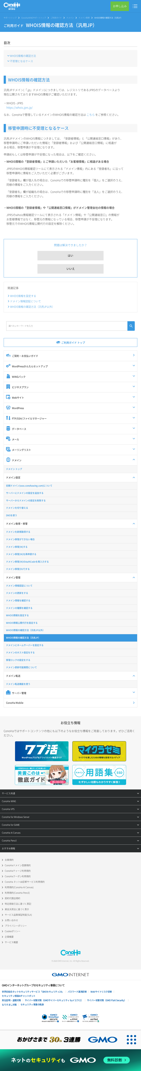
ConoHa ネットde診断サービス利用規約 (25, 881)
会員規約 (9, 859)
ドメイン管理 (84, 17)
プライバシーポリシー (16, 925)
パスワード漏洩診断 (77, 991)
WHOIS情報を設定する (23, 296)
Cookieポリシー (12, 931)
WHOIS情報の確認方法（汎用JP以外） (32, 306)
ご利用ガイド (56, 17)
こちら (90, 115)
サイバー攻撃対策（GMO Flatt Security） (106, 1000)
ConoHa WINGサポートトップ (33, 17)
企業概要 (9, 936)
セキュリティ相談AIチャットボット (18, 996)
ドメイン (70, 17)
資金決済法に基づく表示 (17, 909)
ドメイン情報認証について (25, 301)
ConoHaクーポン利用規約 (18, 876)
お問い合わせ (11, 920)
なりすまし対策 (9, 1004)
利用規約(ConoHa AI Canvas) (19, 887)
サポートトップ (10, 17)
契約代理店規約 (12, 898)
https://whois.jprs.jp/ (19, 107)
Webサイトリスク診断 (101, 991)
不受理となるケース (21, 61)
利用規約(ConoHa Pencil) (17, 892)
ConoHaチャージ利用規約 (18, 870)
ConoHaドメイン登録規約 (18, 865)
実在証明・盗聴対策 (11, 1000)
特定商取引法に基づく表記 (18, 903)
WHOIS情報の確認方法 (23, 56)
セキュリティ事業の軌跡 (32, 1004)
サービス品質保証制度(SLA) (18, 914)
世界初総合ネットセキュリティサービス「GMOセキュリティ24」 (33, 991)
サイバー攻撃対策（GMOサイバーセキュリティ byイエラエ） (54, 1000)
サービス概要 (11, 942)
